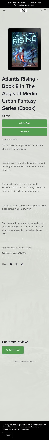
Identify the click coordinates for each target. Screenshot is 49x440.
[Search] (42, 10)
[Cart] (46, 10)
